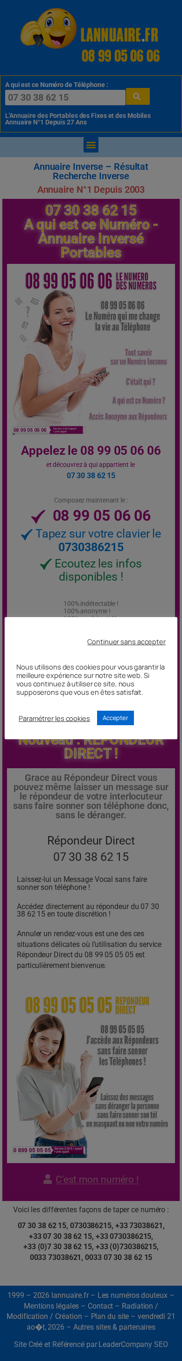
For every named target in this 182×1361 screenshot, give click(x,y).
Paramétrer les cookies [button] (54, 718)
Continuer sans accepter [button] (126, 641)
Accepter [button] (115, 717)
